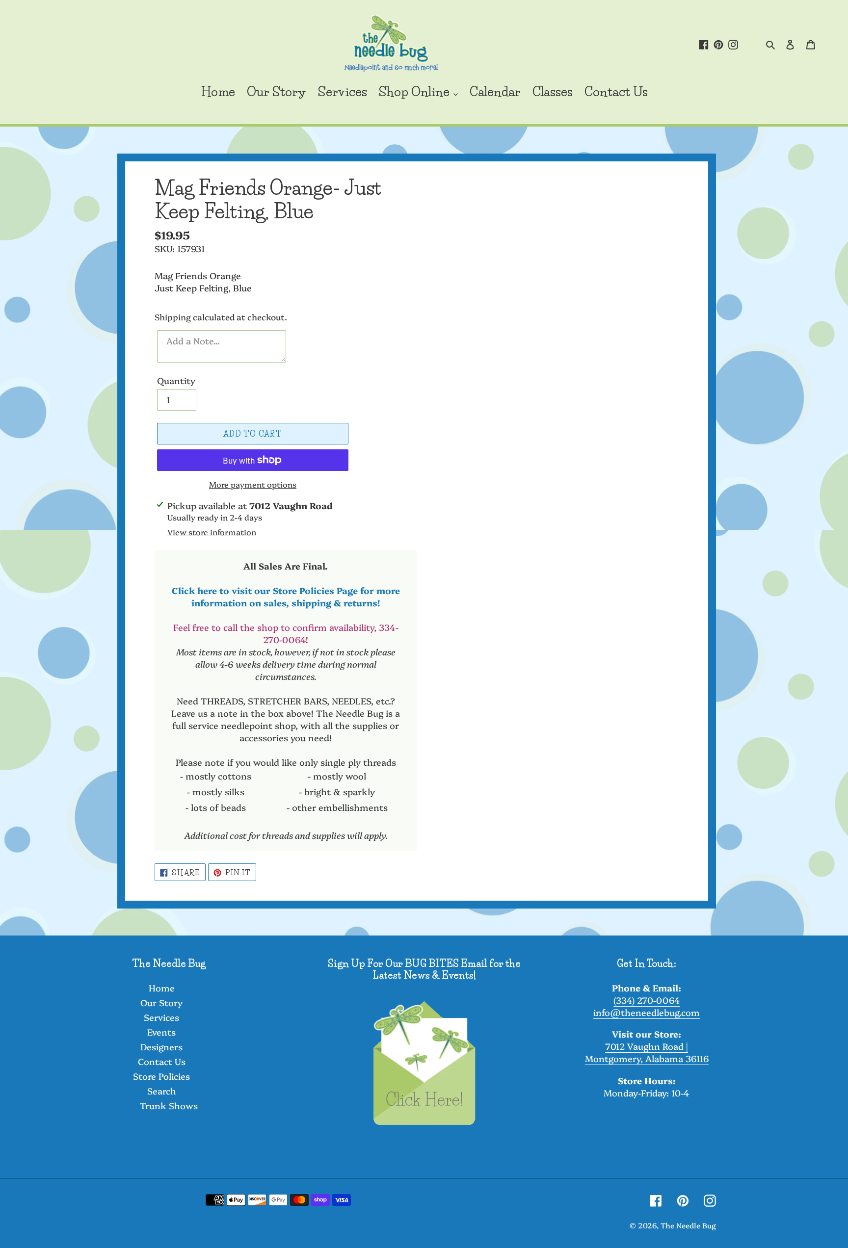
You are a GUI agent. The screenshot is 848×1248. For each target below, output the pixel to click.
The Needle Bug (688, 1225)
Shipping (173, 316)
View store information (211, 531)
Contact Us (162, 1061)
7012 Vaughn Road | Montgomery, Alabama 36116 (647, 1052)
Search (161, 1091)
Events (161, 1032)
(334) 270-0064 (646, 1000)
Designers (161, 1046)
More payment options (252, 484)
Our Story (161, 1002)
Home (162, 988)
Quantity (176, 380)
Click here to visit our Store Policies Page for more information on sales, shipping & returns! (286, 596)
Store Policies (161, 1076)
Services (161, 1017)
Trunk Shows (169, 1105)
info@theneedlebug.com (646, 1012)
